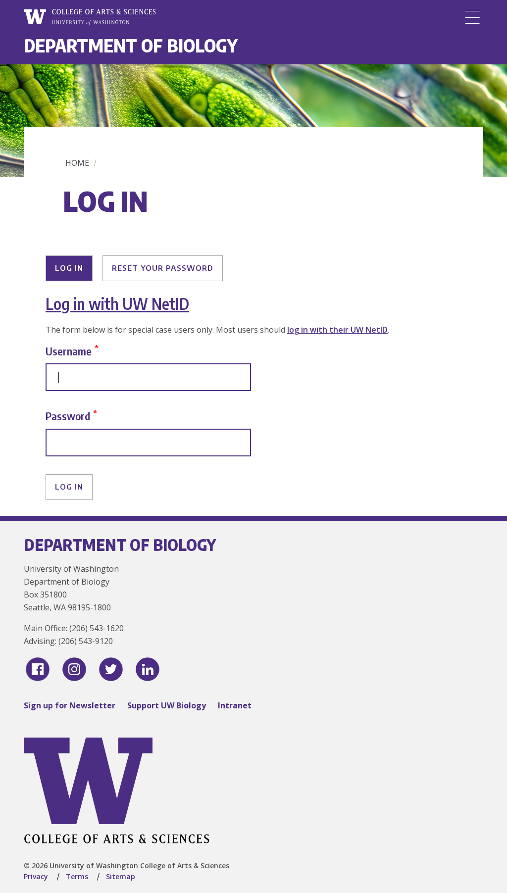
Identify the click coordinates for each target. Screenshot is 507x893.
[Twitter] (111, 669)
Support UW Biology (166, 705)
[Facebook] (37, 669)
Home (77, 162)
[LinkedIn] (147, 669)
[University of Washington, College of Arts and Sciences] (89, 17)
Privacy (36, 876)
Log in (69, 267)
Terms (77, 876)
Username (69, 350)
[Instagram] (74, 669)
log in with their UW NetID (337, 329)
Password (68, 415)
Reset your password (162, 267)
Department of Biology (131, 45)
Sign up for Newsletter (69, 705)
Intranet (235, 705)
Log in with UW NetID (117, 303)
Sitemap (120, 876)
